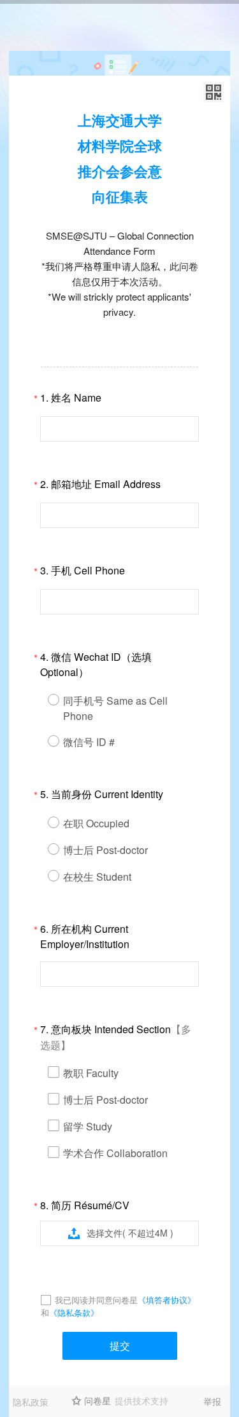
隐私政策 (30, 1401)
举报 (212, 1401)
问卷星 (97, 1400)
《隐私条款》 (74, 1312)
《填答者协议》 (167, 1300)
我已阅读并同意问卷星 (96, 1300)
